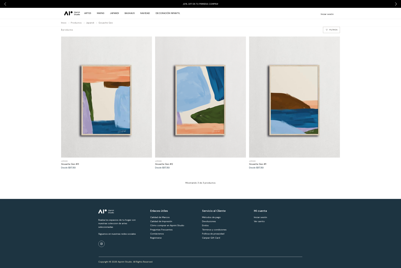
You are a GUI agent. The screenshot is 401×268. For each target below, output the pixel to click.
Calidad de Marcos (160, 217)
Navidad (145, 13)
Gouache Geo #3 (70, 164)
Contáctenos (157, 233)
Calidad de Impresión (161, 221)
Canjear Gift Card (211, 237)
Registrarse (156, 237)
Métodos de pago (211, 217)
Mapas (100, 13)
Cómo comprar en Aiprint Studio (167, 225)
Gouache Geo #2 (164, 164)
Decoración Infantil (168, 13)
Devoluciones (209, 221)
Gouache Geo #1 (257, 164)
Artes (87, 13)
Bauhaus (130, 13)
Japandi (114, 13)
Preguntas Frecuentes (161, 229)
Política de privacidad (213, 233)
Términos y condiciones (214, 229)
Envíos (205, 225)
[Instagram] (101, 244)
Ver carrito (259, 221)
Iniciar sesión (327, 14)
